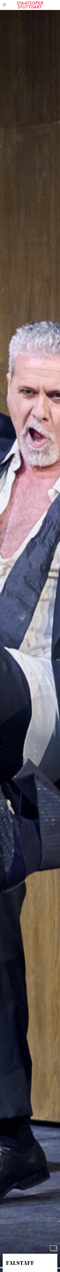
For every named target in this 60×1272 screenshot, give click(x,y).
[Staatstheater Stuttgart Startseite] (30, 4)
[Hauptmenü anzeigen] (4, 4)
